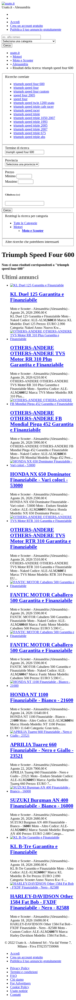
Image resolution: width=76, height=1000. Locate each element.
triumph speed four (26, 87)
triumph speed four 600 (29, 84)
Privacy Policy (20, 968)
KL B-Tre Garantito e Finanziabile (34, 849)
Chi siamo (17, 979)
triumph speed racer (27, 110)
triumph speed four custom (31, 91)
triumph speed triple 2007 (31, 129)
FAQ (13, 976)
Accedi (15, 22)
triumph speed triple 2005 (31, 125)
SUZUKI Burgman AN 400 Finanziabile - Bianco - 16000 (41, 803)
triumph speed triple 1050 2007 (34, 118)
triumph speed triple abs (29, 137)
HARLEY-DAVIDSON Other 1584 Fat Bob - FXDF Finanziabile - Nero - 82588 (41, 902)
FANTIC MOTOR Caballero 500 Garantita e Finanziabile (41, 597)
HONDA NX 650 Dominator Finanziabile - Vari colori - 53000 (40, 479)
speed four (20, 99)
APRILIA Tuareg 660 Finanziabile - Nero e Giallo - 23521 (41, 750)
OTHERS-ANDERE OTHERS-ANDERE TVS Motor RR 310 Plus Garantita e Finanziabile (37, 356)
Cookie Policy (19, 987)
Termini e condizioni (24, 972)
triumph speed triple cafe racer (34, 106)
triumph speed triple (27, 114)
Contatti (15, 994)
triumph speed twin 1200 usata (34, 103)
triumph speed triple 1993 (31, 121)
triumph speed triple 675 (30, 133)
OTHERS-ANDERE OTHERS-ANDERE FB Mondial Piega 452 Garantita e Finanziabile (41, 421)
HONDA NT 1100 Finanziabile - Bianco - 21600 (41, 697)
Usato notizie (19, 991)
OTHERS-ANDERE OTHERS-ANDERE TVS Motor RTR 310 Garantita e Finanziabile (40, 538)
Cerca (7, 45)
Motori (18, 227)
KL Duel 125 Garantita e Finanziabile (37, 297)
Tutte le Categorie (25, 223)
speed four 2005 (24, 95)
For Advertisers (20, 983)
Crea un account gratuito (26, 26)
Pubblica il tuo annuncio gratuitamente (35, 29)
